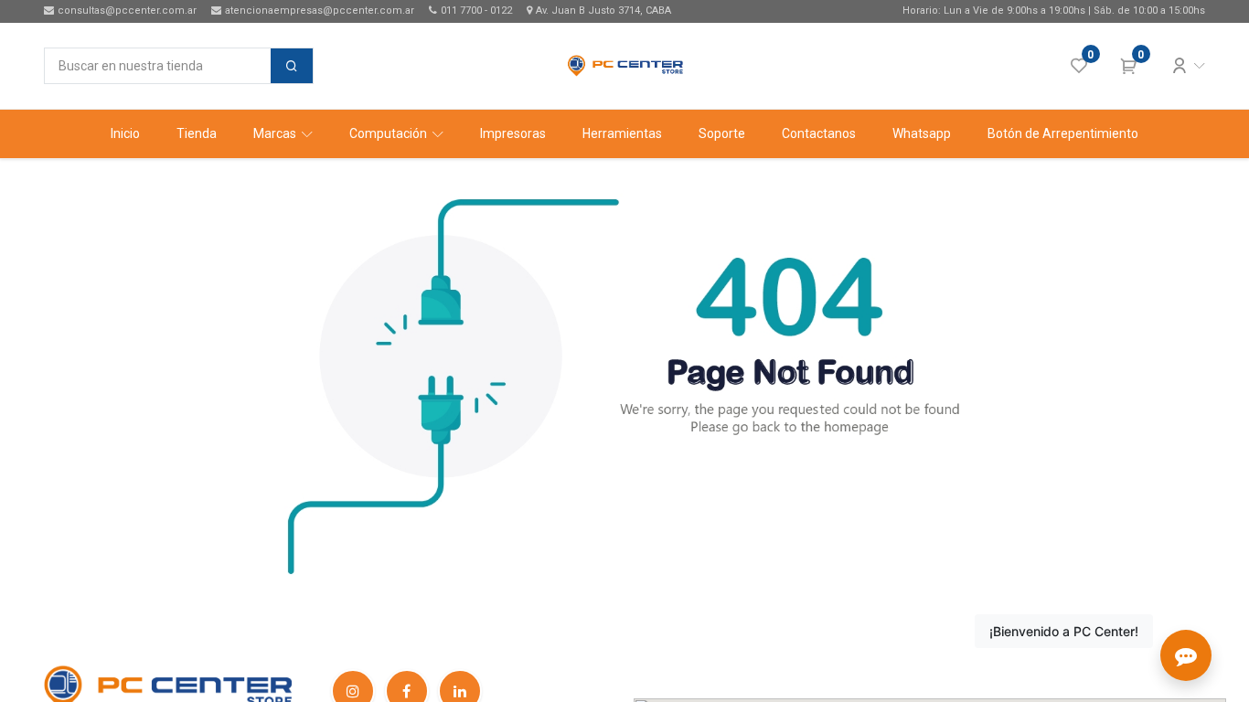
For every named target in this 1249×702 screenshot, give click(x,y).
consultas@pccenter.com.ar (127, 10)
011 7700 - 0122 (476, 10)
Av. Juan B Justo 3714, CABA (603, 10)
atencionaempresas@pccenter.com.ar (319, 10)
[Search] (292, 65)
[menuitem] (125, 134)
